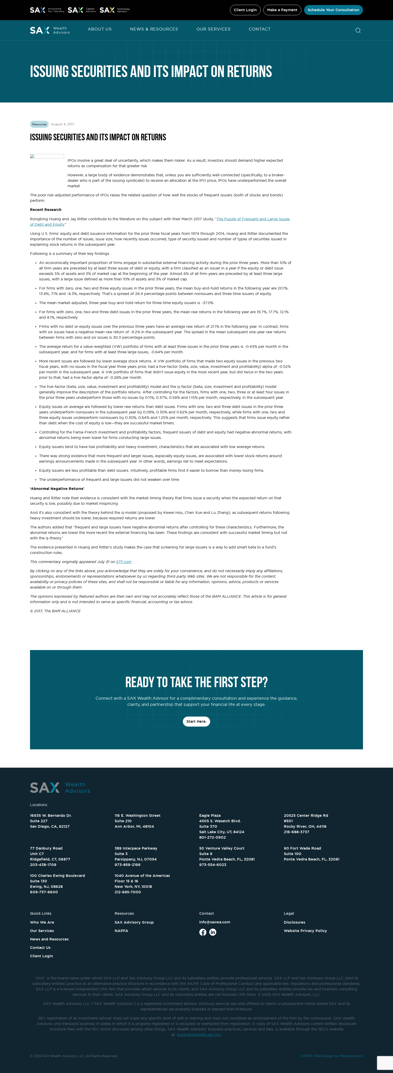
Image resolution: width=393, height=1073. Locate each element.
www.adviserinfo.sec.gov (199, 1034)
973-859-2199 (128, 864)
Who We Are (42, 922)
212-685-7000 (128, 892)
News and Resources (49, 939)
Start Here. (196, 721)
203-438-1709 (43, 864)
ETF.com (123, 561)
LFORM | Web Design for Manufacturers (331, 1056)
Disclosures (294, 922)
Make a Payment (282, 10)
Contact (260, 29)
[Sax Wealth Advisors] (50, 30)
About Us (100, 29)
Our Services (213, 29)
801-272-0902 (212, 837)
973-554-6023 (212, 864)
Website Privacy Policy (305, 930)
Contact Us (40, 947)
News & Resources (154, 29)
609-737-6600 (44, 892)
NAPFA (121, 930)
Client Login (245, 10)
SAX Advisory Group (134, 922)
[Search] (358, 30)
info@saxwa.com (214, 922)
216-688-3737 (296, 832)
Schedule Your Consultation (333, 10)
